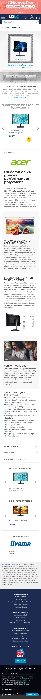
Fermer (20, 13)
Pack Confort (25, 638)
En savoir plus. (24, 684)
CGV (15, 599)
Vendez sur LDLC (20, 615)
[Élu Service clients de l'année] (20, 656)
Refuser (8, 689)
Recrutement (21, 617)
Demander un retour (20, 641)
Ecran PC (16, 27)
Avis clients (23, 599)
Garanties (14, 638)
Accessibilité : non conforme (20, 623)
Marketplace (20, 620)
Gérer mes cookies (21, 604)
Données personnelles (16, 602)
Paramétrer (10, 695)
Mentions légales (20, 607)
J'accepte (32, 695)
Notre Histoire (20, 597)
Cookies (30, 602)
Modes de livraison (20, 633)
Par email (20, 661)
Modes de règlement (20, 636)
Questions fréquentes (20, 631)
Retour (6, 27)
